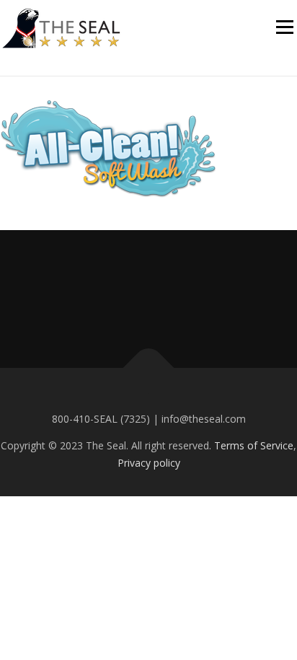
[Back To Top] (148, 368)
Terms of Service (253, 445)
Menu (284, 27)
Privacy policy (149, 463)
